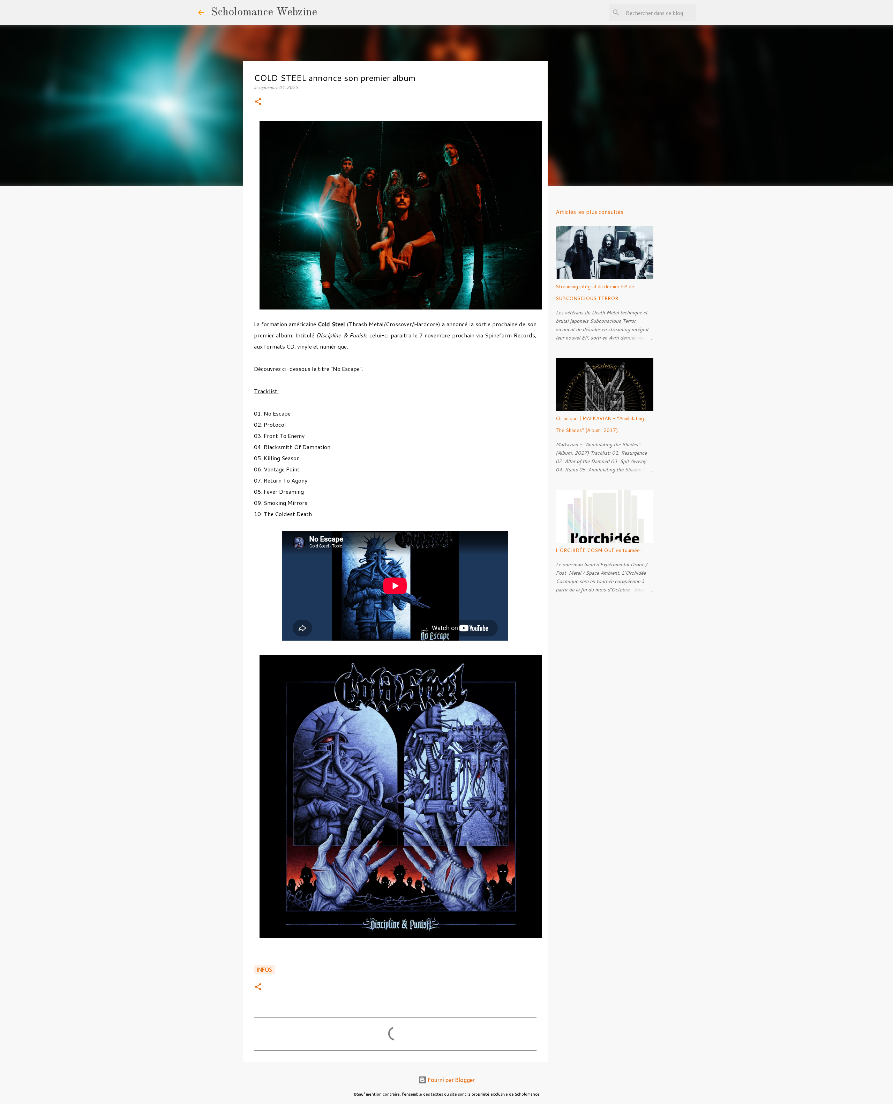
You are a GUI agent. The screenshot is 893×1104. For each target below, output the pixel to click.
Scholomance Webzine (264, 12)
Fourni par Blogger (451, 1080)
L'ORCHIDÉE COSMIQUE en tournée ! (599, 550)
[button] (258, 102)
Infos (264, 970)
